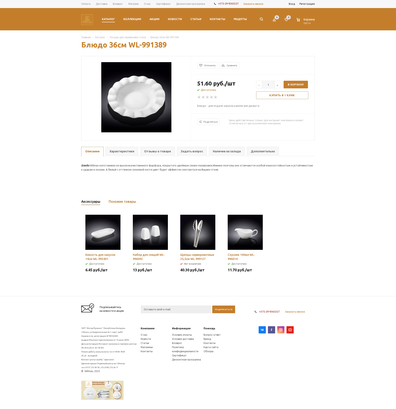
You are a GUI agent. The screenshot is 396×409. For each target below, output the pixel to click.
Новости (146, 339)
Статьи (145, 343)
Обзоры (208, 351)
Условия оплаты (182, 334)
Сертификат (179, 355)
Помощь (209, 328)
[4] (212, 97)
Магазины (147, 347)
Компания (147, 328)
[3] (207, 97)
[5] (216, 97)
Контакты (147, 351)
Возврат (177, 343)
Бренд (207, 339)
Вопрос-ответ (212, 334)
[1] (199, 97)
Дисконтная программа (186, 359)
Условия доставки (183, 339)
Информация (181, 328)
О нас (144, 334)
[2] (203, 97)
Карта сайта (211, 347)
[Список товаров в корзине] (306, 22)
